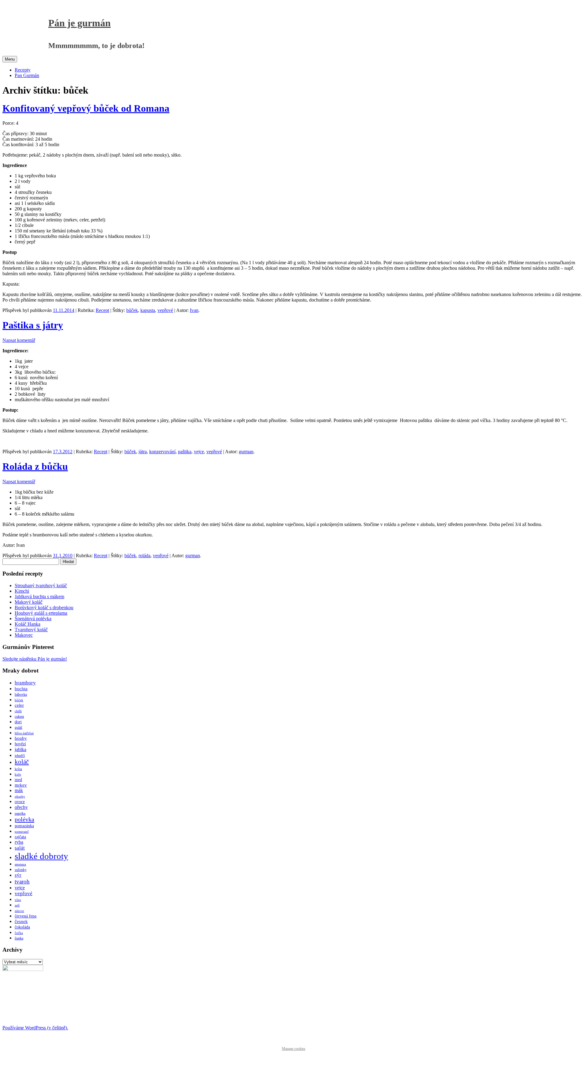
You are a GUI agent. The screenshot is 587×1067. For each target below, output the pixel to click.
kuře (18, 774)
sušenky (21, 870)
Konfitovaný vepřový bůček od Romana (85, 108)
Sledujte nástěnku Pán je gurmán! (34, 658)
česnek (21, 921)
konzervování (162, 451)
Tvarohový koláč (31, 629)
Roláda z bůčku (35, 466)
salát (20, 848)
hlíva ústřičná (24, 733)
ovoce (20, 801)
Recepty (23, 69)
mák (19, 790)
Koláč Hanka (27, 624)
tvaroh (22, 881)
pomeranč (22, 831)
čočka (19, 933)
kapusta (147, 310)
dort (18, 722)
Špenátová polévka (33, 618)
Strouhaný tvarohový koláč (41, 585)
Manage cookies (293, 1049)
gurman (246, 451)
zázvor (19, 911)
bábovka (21, 694)
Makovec (24, 635)
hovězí (20, 744)
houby (21, 738)
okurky (20, 796)
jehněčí (20, 756)
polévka (24, 819)
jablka (20, 749)
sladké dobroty (41, 856)
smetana (20, 864)
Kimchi (22, 591)
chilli (18, 711)
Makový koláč (28, 602)
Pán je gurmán (79, 22)
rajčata (20, 837)
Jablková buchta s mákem (39, 596)
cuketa (19, 716)
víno (18, 900)
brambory (25, 683)
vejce (199, 451)
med (18, 779)
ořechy (21, 807)
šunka (19, 938)
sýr (18, 875)
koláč (22, 761)
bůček (132, 310)
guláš (18, 727)
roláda (144, 555)
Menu (10, 59)
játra (142, 451)
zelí (17, 905)
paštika (184, 451)
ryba (19, 842)
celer (19, 705)
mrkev (21, 785)
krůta (18, 769)
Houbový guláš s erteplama (41, 613)
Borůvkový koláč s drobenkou (44, 607)
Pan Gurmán (27, 75)
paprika (20, 813)
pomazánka (24, 826)
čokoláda (22, 927)
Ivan (194, 310)
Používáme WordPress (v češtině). (35, 1027)
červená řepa (25, 916)
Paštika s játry (32, 325)
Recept (102, 310)
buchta (21, 688)
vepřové (165, 310)
